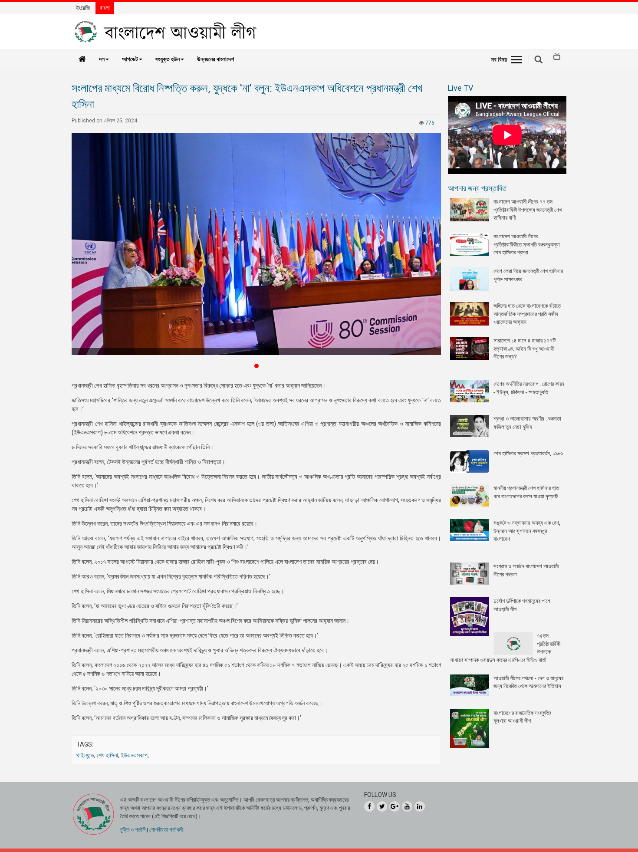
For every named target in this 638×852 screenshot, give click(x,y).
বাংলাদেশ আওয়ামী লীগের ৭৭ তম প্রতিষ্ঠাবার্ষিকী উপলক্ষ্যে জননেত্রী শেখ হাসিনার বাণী (527, 209)
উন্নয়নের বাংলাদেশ (215, 59)
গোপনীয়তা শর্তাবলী (166, 829)
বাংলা (105, 7)
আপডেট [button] (130, 59)
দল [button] (102, 59)
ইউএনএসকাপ (134, 755)
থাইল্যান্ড (85, 755)
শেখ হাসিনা (107, 755)
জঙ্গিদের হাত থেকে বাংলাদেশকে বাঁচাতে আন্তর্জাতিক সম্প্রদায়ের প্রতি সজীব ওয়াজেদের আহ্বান (527, 314)
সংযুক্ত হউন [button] (167, 59)
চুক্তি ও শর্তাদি (132, 829)
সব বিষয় (499, 59)
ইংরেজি (83, 7)
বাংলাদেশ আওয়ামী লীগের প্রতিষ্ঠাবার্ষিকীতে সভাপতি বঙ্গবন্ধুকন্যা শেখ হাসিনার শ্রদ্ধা (526, 244)
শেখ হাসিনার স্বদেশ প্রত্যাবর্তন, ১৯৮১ (528, 453)
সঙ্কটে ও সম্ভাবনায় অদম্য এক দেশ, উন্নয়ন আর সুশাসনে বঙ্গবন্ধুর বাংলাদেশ (526, 531)
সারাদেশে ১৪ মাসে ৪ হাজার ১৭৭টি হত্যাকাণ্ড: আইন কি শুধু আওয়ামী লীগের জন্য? (524, 348)
